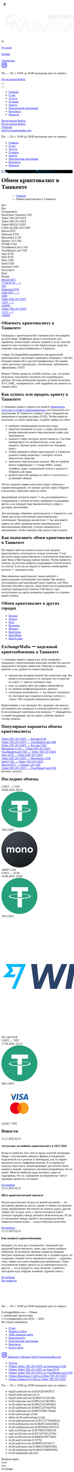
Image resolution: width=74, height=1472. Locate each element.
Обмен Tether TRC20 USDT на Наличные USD (37, 1366)
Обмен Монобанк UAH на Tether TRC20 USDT (38, 1375)
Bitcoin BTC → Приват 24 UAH (20, 764)
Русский (6, 47)
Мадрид (13, 628)
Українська (8, 60)
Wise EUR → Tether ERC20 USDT (22, 755)
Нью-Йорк (15, 635)
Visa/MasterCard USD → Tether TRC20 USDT (28, 751)
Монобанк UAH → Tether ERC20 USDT (26, 748)
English (5, 54)
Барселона (15, 631)
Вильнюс (14, 625)
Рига (11, 622)
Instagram (13, 1356)
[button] (34, 170)
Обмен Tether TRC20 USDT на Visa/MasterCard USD (41, 1372)
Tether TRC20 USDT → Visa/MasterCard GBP (28, 742)
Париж (13, 619)
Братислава (15, 638)
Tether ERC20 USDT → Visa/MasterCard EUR (28, 768)
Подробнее (8, 1184)
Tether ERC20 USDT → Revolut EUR (23, 738)
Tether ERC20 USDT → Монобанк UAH (26, 758)
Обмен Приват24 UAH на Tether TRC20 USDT (37, 1379)
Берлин (13, 615)
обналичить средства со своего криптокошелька (33, 408)
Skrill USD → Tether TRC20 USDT (22, 761)
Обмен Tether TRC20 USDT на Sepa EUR (34, 1369)
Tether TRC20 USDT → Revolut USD (23, 745)
